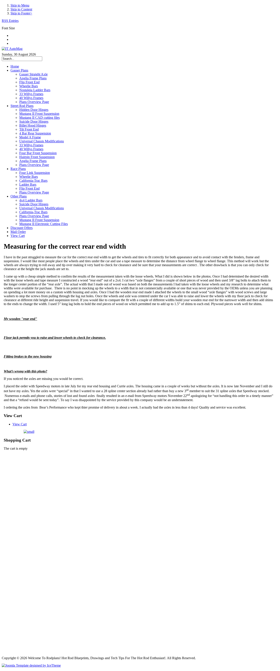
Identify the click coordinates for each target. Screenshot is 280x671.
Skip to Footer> (21, 13)
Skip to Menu (19, 5)
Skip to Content (21, 9)
